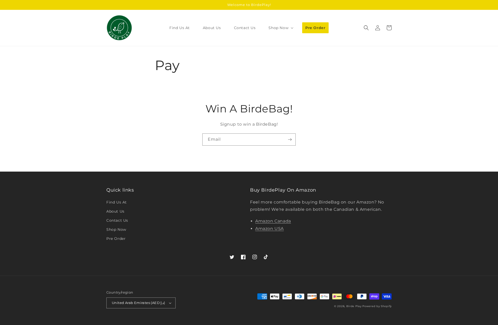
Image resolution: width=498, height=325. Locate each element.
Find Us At (116, 202)
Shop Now (116, 229)
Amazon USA (269, 228)
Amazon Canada (273, 221)
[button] (280, 27)
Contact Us (117, 220)
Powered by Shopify (377, 306)
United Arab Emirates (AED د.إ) (138, 303)
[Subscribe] (289, 139)
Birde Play (354, 306)
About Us (115, 211)
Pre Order (116, 238)
